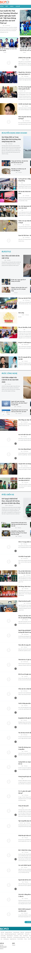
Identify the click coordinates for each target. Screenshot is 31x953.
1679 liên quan (7, 25)
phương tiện (27, 934)
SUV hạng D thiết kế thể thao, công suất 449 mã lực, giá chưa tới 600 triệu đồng (11, 501)
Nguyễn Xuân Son (13, 939)
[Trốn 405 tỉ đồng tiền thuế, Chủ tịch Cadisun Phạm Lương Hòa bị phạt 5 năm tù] (8, 899)
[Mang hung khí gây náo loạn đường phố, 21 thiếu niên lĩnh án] (8, 781)
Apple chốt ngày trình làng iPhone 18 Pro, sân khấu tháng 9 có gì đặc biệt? (19, 403)
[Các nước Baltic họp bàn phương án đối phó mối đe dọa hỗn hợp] (8, 870)
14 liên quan (26, 588)
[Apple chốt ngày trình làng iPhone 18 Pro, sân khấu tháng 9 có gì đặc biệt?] (6, 404)
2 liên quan (26, 361)
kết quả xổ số (9, 937)
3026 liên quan (25, 661)
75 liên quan (26, 852)
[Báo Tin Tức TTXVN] (12, 164)
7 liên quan (27, 59)
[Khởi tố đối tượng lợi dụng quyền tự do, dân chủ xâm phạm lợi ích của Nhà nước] (8, 914)
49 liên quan (26, 795)
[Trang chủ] (4, 2)
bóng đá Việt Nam (8, 932)
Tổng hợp (13, 945)
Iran (1, 939)
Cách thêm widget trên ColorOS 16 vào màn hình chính (10, 380)
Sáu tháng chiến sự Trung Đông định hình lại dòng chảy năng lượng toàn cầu (11, 139)
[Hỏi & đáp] (8, 318)
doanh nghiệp (3, 937)
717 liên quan (19, 406)
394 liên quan (27, 237)
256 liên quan (27, 120)
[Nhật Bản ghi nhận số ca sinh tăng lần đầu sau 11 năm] (8, 840)
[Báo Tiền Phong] (1, 52)
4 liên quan (26, 106)
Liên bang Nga (6, 939)
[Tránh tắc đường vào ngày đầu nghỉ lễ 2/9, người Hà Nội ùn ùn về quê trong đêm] (8, 752)
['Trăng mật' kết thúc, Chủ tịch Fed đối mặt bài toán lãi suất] (6, 163)
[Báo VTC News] (20, 120)
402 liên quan (26, 634)
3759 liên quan (25, 451)
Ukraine (2, 934)
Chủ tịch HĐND (20, 939)
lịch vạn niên (3, 935)
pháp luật (22, 932)
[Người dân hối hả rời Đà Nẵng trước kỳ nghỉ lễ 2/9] (8, 885)
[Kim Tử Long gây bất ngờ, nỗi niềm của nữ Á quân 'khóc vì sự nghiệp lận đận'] (8, 362)
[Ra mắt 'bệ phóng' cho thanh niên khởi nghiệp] (9, 42)
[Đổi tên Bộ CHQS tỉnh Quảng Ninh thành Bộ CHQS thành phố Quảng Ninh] (8, 196)
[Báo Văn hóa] (19, 588)
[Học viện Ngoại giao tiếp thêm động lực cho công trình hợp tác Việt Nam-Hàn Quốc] (8, 211)
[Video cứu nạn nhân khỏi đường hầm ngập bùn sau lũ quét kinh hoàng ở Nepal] (8, 226)
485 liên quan (27, 300)
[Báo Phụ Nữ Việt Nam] (20, 329)
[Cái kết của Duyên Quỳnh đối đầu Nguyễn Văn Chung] (8, 109)
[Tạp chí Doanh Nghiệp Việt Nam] (3, 505)
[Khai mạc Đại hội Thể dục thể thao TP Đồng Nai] (8, 303)
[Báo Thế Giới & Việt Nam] (19, 210)
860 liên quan (11, 505)
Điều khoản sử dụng (3, 946)
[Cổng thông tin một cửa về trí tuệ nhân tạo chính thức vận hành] (6, 412)
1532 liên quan (28, 603)
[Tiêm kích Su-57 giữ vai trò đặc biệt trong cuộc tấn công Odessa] (8, 664)
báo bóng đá (25, 935)
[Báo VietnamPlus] (13, 172)
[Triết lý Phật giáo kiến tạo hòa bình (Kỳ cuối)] (8, 708)
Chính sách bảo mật (3, 947)
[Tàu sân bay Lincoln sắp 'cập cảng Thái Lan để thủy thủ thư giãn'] (8, 737)
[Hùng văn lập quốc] (8, 811)
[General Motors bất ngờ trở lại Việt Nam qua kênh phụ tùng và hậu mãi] (6, 525)
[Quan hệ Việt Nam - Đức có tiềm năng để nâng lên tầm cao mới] (8, 240)
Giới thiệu (1, 945)
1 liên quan (20, 172)
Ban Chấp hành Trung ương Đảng (19, 937)
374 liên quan (25, 422)
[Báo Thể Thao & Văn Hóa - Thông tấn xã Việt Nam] (19, 76)
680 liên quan (26, 344)
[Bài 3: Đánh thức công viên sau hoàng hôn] (8, 855)
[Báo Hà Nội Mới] (3, 143)
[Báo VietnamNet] (19, 361)
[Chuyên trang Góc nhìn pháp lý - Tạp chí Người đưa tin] (1, 25)
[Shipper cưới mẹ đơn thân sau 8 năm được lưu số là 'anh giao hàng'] (6, 290)
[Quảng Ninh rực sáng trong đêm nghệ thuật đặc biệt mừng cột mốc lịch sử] (8, 767)
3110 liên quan (19, 164)
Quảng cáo (1, 948)
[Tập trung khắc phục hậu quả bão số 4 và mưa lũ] (8, 826)
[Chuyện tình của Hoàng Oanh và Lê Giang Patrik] (8, 469)
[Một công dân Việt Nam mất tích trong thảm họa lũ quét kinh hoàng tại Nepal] (8, 122)
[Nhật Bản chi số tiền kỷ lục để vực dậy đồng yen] (6, 171)
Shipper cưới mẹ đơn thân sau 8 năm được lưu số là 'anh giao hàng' (19, 289)
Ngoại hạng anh (10, 935)
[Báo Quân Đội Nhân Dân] (20, 195)
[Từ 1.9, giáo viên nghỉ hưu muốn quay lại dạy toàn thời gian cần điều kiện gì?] (8, 796)
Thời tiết (2, 932)
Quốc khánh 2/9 (28, 932)
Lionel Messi (16, 935)
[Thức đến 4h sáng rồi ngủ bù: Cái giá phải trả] (8, 650)
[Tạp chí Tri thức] (3, 260)
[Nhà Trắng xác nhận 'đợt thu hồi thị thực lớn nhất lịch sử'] (8, 425)
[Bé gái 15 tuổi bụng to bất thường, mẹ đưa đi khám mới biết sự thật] (8, 347)
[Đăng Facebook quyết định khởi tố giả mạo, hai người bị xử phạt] (8, 606)
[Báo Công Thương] (13, 413)
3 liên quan (25, 436)
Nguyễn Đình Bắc (21, 934)
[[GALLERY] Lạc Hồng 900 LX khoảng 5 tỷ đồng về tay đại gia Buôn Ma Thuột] (6, 533)
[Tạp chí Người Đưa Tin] (21, 52)
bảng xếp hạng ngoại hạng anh (10, 934)
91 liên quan (27, 195)
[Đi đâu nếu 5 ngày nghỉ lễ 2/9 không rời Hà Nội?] (6, 282)
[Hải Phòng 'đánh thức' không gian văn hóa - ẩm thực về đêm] (8, 591)
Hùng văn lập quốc (23, 806)
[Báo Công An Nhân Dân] (20, 603)
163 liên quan (10, 143)
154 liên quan (28, 575)
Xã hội (28, 937)
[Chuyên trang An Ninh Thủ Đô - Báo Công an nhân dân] (19, 422)
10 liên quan (26, 482)
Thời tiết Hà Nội (16, 932)
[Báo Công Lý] (19, 676)
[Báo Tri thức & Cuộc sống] (13, 536)
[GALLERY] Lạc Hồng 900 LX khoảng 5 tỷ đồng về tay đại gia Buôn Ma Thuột (19, 533)
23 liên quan (25, 734)
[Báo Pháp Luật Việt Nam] (19, 482)
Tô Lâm (25, 939)
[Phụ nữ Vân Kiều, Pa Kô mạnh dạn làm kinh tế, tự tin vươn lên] (8, 332)
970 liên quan (26, 76)
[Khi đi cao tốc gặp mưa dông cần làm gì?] (8, 679)
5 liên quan (19, 413)
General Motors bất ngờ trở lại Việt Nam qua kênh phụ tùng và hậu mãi (19, 524)
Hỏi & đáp (21, 313)
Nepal (21, 935)
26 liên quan (26, 913)
